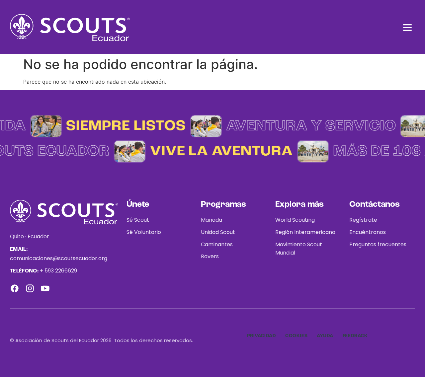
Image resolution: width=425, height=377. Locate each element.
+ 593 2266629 (58, 270)
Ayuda (325, 336)
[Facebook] (14, 288)
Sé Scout (138, 220)
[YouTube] (45, 288)
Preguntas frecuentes (377, 244)
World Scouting (295, 220)
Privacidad (261, 336)
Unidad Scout (218, 232)
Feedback (355, 336)
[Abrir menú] (407, 27)
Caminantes (217, 244)
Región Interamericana (305, 232)
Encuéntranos (367, 232)
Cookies (296, 336)
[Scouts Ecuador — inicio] (70, 27)
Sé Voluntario (144, 232)
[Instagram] (30, 288)
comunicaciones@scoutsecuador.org (58, 258)
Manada (211, 220)
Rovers (210, 256)
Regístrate (363, 220)
